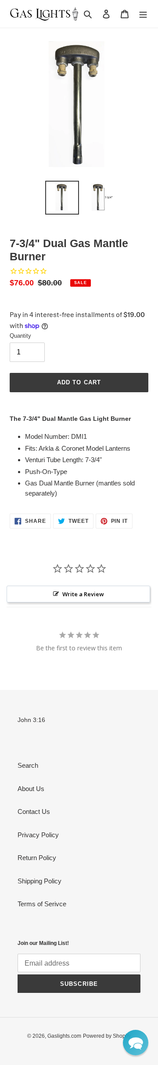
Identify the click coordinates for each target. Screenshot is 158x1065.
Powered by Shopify (107, 1036)
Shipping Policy (39, 881)
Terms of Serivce (42, 904)
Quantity (20, 335)
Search (28, 765)
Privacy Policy (38, 835)
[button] (135, 1042)
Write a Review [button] (83, 594)
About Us (31, 788)
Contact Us (34, 811)
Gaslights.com (64, 1036)
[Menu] (143, 13)
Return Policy (37, 857)
